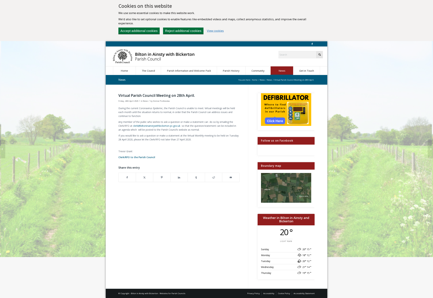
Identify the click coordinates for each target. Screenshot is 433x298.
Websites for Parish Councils (172, 293)
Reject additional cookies (183, 31)
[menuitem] (124, 70)
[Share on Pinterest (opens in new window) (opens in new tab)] (161, 177)
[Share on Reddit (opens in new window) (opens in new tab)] (213, 177)
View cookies (215, 31)
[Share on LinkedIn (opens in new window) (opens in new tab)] (179, 177)
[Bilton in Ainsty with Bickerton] (153, 56)
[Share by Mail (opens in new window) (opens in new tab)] (230, 177)
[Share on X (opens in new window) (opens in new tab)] (144, 177)
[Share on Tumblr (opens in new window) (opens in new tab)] (196, 177)
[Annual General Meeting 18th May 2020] (2, 149)
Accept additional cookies (139, 31)
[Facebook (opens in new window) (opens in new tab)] (312, 43)
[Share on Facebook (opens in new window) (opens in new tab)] (127, 177)
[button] (148, 70)
